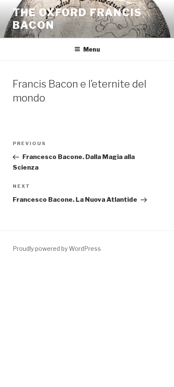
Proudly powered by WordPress (57, 248)
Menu (91, 49)
